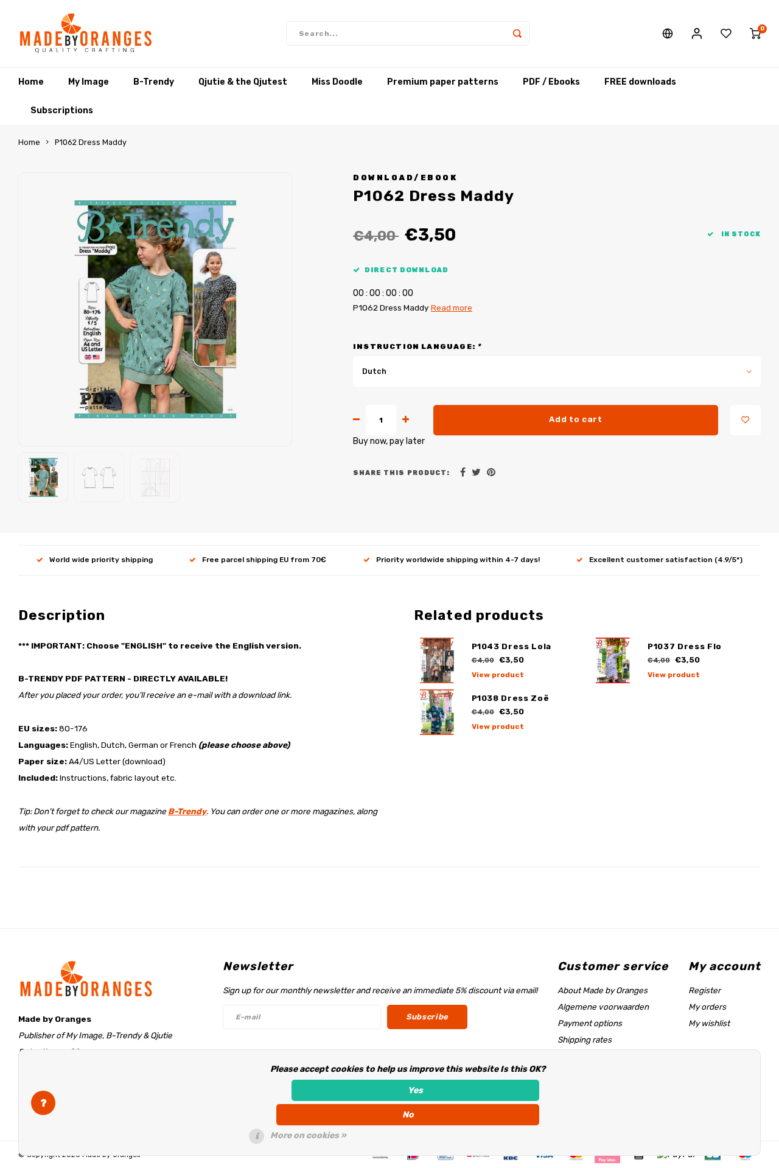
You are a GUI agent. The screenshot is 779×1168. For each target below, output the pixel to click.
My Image (88, 82)
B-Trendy (153, 82)
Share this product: (401, 473)
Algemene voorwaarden (603, 1006)
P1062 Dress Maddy (91, 142)
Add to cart (575, 419)
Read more (451, 307)
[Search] (517, 33)
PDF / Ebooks (551, 82)
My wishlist (709, 1023)
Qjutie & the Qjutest (242, 82)
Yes (415, 1090)
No (408, 1115)
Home (31, 82)
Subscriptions (61, 110)
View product (498, 674)
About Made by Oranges (602, 990)
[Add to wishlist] (745, 420)
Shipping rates (584, 1039)
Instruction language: (417, 346)
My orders (707, 1006)
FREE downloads (640, 82)
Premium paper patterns (442, 82)
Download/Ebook (405, 177)
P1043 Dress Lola (512, 646)
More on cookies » (308, 1135)
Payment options (589, 1023)
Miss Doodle (337, 82)
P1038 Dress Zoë (511, 698)
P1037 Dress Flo (685, 646)
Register (704, 990)
